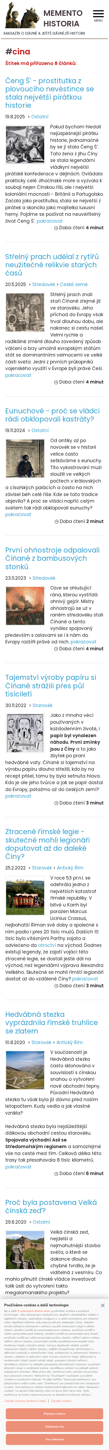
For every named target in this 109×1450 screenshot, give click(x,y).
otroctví (47, 945)
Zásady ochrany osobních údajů (25, 1400)
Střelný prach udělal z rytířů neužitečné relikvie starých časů (52, 265)
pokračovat (50, 221)
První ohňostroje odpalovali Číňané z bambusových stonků (52, 558)
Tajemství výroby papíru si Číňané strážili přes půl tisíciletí (50, 686)
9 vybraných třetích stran (34, 1310)
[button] (103, 1305)
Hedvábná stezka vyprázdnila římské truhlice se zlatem (51, 1023)
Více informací (54, 1439)
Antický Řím (70, 868)
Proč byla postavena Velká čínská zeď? (51, 1206)
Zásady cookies (61, 1400)
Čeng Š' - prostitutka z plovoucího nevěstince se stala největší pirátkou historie (49, 93)
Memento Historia (63, 18)
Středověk (43, 284)
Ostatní (39, 117)
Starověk (42, 705)
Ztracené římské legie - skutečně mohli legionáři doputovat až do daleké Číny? (47, 844)
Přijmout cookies (55, 1413)
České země (74, 284)
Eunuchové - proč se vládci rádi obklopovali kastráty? (52, 415)
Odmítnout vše (54, 1426)
